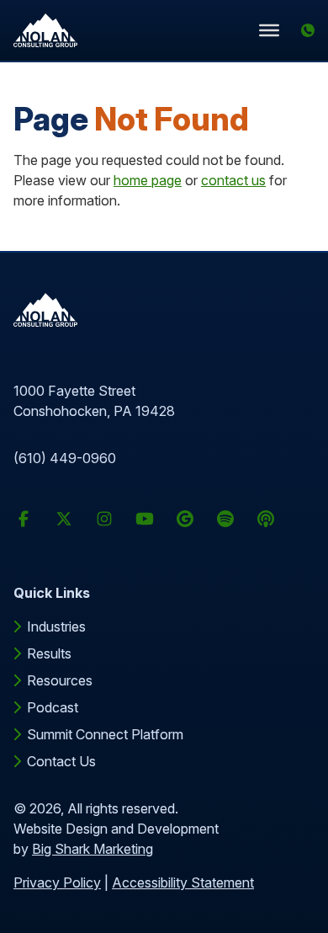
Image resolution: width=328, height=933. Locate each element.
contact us (233, 180)
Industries (56, 626)
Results (49, 653)
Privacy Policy (57, 882)
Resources (60, 680)
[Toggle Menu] (269, 30)
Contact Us (61, 761)
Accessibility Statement (183, 882)
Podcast (52, 707)
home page (148, 180)
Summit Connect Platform (105, 734)
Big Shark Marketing (92, 848)
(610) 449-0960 (64, 458)
